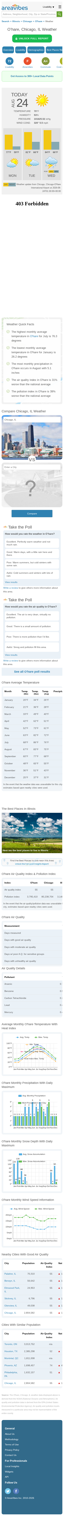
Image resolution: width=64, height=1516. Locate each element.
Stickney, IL (10, 1298)
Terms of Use (12, 1444)
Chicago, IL (10, 1312)
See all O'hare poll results (32, 671)
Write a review (10, 588)
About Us (9, 1434)
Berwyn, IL (9, 1280)
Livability (47, 7)
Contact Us (10, 1455)
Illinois (16, 21)
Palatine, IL (10, 1273)
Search (5, 21)
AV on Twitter (8, 1491)
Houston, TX (10, 1351)
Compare (32, 513)
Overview (8, 50)
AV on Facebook (16, 1491)
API (7, 1477)
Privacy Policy (12, 1450)
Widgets (9, 1471)
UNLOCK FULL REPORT (34, 38)
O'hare (38, 21)
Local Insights (12, 1466)
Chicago (27, 21)
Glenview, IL (10, 1305)
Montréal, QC (11, 1358)
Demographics (35, 50)
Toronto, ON (10, 1344)
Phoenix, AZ (10, 1365)
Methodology (11, 1439)
